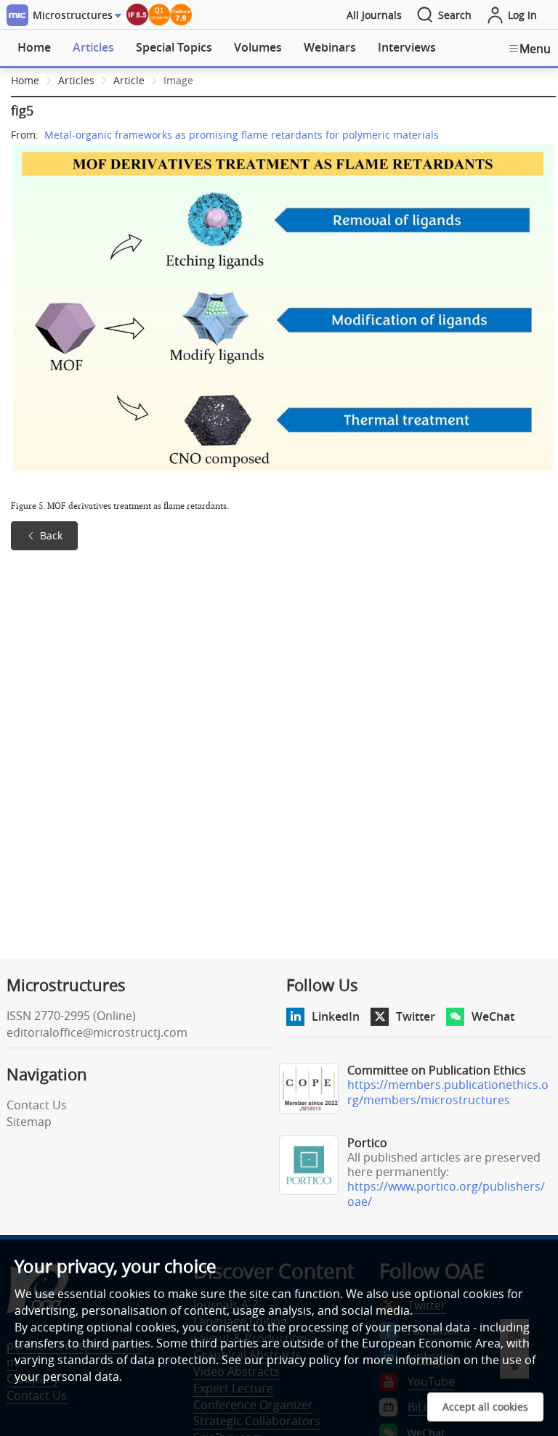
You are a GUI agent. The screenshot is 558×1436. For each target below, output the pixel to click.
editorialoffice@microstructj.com (97, 1032)
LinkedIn (336, 1016)
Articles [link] (76, 80)
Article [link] (129, 80)
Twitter (415, 1016)
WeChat (493, 1016)
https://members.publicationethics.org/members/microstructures (448, 1092)
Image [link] (178, 80)
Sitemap (29, 1122)
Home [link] (25, 80)
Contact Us (37, 1105)
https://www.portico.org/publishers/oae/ (446, 1193)
